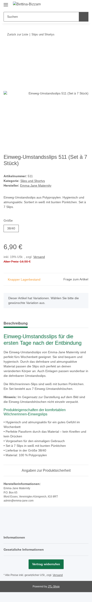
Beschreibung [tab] (16, 323)
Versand (39, 257)
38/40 (13, 228)
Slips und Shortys (32, 181)
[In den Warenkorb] (7, 48)
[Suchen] (83, 17)
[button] (71, 4)
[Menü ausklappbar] (6, 3)
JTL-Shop (54, 586)
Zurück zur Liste (17, 34)
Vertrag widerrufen (46, 564)
